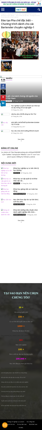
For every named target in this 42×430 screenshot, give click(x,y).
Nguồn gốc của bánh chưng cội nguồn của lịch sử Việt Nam (19, 97)
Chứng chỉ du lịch (10, 424)
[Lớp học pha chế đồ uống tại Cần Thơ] (5, 116)
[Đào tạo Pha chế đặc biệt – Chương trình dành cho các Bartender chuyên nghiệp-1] (21, 45)
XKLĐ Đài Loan (33, 424)
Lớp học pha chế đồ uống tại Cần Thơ (23, 114)
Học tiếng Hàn (31, 421)
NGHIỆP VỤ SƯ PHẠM (19, 194)
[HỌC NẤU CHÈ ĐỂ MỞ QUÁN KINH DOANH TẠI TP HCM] (5, 124)
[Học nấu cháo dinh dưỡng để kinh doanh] (5, 133)
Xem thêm (21, 139)
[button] (38, 9)
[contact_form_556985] (5, 425)
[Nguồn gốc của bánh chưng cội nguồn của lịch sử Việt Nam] (21, 89)
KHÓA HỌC (16, 173)
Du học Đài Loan (22, 424)
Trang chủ (3, 14)
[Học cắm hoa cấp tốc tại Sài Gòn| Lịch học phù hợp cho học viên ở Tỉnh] (6, 202)
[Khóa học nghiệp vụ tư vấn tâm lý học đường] (6, 171)
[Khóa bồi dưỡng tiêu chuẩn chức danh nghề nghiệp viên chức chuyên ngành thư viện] (6, 213)
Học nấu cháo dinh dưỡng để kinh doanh (25, 131)
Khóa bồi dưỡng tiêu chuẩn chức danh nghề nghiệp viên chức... (25, 211)
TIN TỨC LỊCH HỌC (6, 101)
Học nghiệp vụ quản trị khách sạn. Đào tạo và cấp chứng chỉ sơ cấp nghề (25, 107)
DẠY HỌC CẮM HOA (19, 204)
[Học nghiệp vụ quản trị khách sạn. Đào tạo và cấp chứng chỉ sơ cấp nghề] (5, 108)
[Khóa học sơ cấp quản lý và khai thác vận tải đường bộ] (6, 182)
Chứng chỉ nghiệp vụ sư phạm (15, 421)
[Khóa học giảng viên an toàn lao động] (6, 192)
